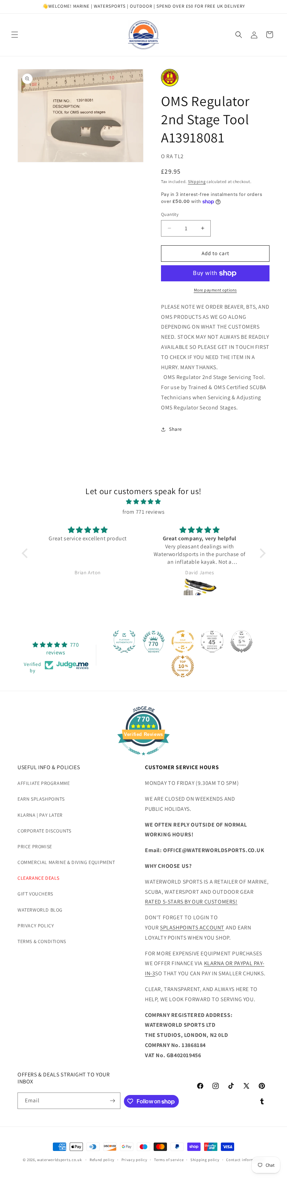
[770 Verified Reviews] (143, 759)
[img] (143, 502)
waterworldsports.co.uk (59, 1159)
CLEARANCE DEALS (38, 878)
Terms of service (168, 1159)
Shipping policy (204, 1159)
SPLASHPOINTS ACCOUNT (192, 927)
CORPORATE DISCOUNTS (44, 831)
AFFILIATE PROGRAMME (44, 783)
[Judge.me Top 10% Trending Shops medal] (183, 666)
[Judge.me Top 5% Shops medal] (241, 641)
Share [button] (175, 429)
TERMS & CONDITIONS (42, 941)
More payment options (215, 290)
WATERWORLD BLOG (40, 910)
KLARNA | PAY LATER (40, 815)
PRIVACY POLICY (36, 925)
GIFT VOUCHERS (35, 894)
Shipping (197, 181)
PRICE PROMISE (35, 846)
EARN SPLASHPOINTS (41, 799)
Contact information (245, 1159)
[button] (14, 34)
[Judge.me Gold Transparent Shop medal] (183, 641)
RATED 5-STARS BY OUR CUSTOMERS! (191, 901)
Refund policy (102, 1159)
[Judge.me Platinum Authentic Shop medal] (124, 641)
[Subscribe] (112, 1101)
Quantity (169, 214)
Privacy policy (134, 1159)
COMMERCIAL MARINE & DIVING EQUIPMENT (66, 862)
